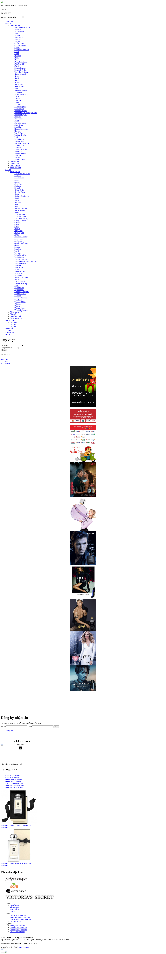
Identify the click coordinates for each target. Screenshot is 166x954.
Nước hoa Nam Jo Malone (14, 785)
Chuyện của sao (15, 921)
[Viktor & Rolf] (16, 893)
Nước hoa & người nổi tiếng (20, 917)
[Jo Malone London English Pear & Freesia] (19, 824)
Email (30, 726)
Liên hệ (12, 911)
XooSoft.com (24, 947)
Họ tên (3, 726)
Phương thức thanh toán (18, 928)
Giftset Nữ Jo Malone (13, 781)
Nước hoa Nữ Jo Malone (14, 787)
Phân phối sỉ (14, 909)
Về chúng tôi (14, 907)
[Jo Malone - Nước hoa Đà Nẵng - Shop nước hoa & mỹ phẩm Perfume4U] (2, 2)
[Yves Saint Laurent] (16, 881)
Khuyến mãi (14, 905)
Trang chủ (9, 730)
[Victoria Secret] (29, 899)
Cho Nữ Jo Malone (12, 777)
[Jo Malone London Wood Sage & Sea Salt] (19, 862)
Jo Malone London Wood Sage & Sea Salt (16, 863)
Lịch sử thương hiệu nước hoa (21, 919)
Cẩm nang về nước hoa (18, 915)
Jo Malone (4, 827)
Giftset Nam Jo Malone (13, 779)
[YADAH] (13, 887)
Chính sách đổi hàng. (17, 932)
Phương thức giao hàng (18, 930)
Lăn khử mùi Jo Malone (14, 783)
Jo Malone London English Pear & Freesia (16, 825)
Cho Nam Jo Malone (12, 775)
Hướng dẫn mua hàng (18, 926)
